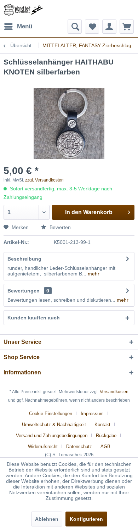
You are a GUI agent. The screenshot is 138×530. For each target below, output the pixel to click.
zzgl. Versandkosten (44, 180)
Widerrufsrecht (43, 446)
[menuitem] (18, 26)
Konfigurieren (86, 519)
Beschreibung (24, 259)
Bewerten (59, 227)
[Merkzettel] (92, 26)
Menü (24, 26)
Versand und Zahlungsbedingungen (51, 435)
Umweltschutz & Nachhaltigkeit (54, 424)
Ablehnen (46, 519)
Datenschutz (79, 446)
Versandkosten (114, 391)
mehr (92, 274)
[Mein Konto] (109, 26)
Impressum (92, 413)
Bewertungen (23, 291)
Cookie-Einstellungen (50, 413)
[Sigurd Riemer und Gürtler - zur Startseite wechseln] (23, 10)
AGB (105, 446)
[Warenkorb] (127, 26)
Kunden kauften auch (33, 317)
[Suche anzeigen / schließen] (75, 26)
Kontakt (102, 424)
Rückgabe (106, 435)
